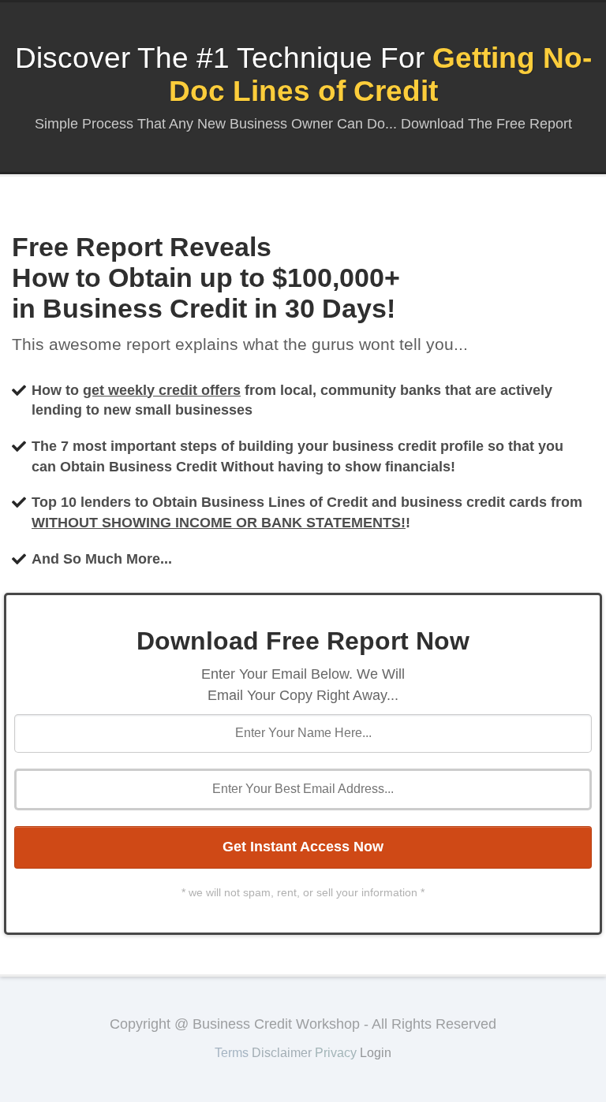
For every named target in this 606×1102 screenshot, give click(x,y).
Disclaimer (282, 1052)
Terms (232, 1052)
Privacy (336, 1052)
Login (375, 1052)
